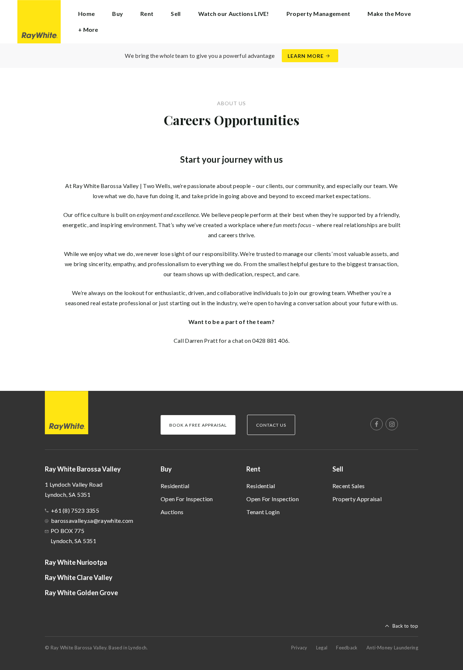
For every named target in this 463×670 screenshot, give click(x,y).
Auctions (172, 511)
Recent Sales (348, 485)
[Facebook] (376, 424)
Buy (166, 469)
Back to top (405, 626)
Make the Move (389, 13)
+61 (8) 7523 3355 (75, 510)
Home (86, 13)
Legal (322, 647)
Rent (253, 469)
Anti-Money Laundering (392, 647)
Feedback (346, 647)
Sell (337, 469)
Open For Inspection (187, 498)
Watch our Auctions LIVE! (233, 13)
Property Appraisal (357, 498)
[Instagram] (392, 424)
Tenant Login (263, 511)
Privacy (299, 647)
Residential (175, 485)
